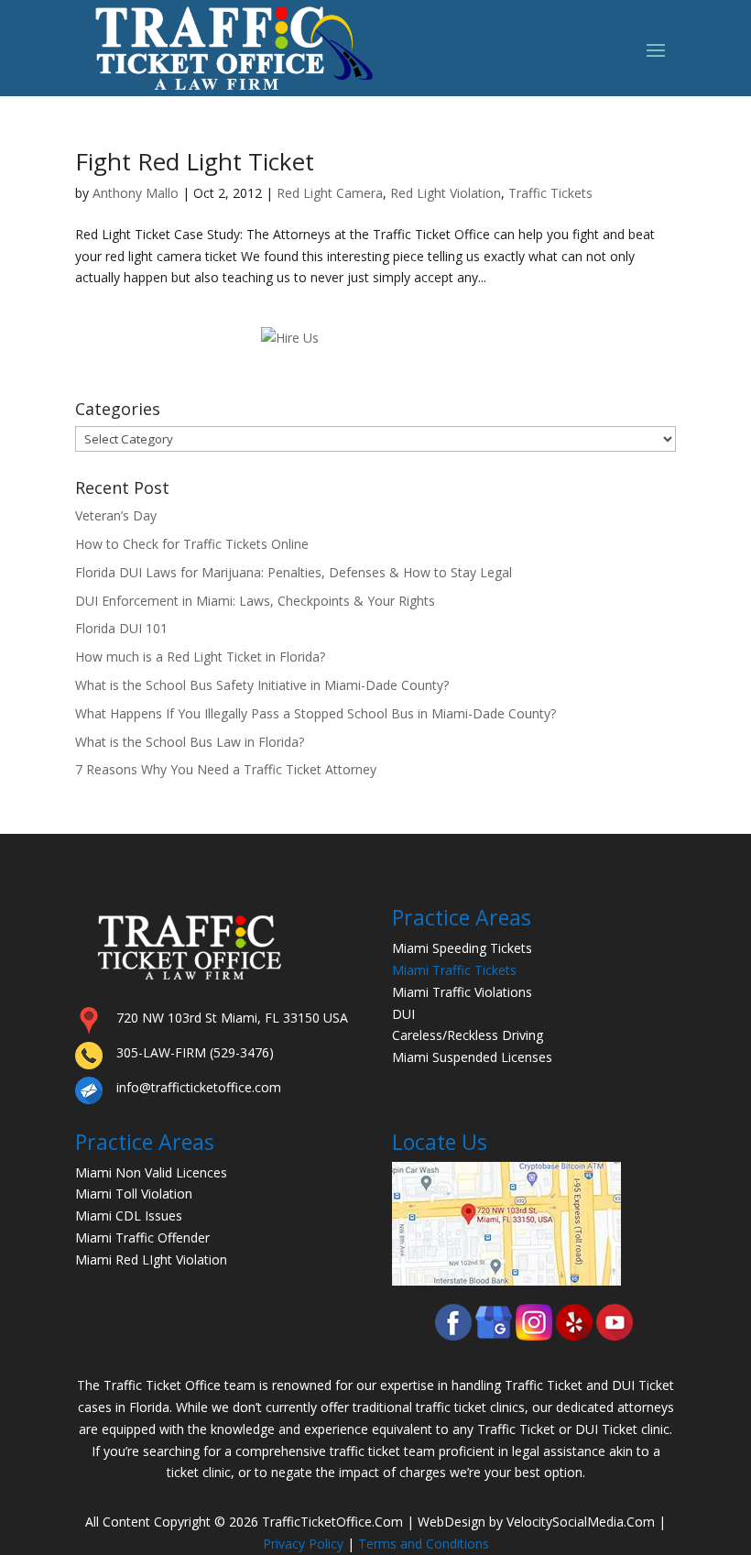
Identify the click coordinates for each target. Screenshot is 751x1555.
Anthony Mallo (136, 193)
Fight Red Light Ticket (194, 161)
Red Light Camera (330, 193)
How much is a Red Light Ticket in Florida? (200, 656)
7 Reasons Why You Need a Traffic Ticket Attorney (225, 769)
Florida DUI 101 (121, 628)
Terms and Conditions (423, 1543)
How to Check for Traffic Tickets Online (192, 544)
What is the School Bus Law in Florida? (189, 741)
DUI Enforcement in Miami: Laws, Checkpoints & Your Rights (255, 600)
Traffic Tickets (550, 193)
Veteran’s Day (116, 515)
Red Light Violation (445, 193)
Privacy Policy (303, 1543)
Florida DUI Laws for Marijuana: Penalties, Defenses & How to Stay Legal (293, 572)
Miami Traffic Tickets (454, 970)
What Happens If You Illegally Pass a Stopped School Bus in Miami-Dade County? (315, 713)
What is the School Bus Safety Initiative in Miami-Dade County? (262, 685)
